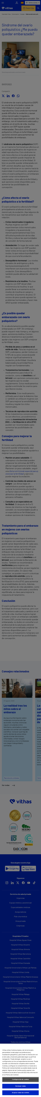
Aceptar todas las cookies (20, 1092)
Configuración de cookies (20, 1079)
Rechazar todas (20, 1086)
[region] (20, 1070)
